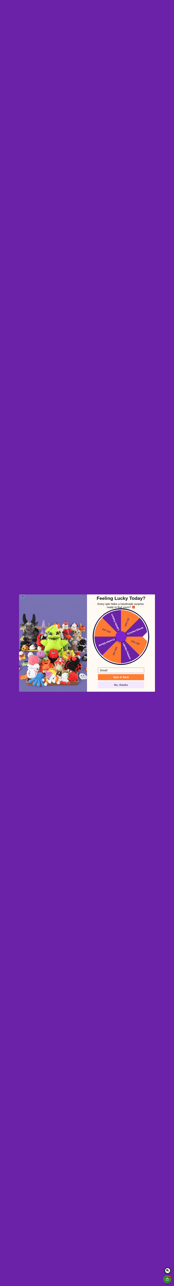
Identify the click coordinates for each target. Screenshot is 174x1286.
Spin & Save (121, 677)
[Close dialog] (22, 596)
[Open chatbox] (167, 1270)
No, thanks (121, 684)
